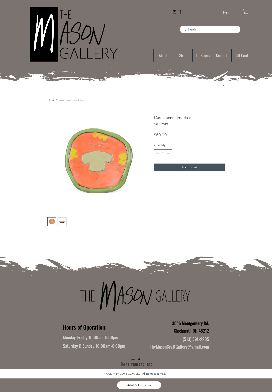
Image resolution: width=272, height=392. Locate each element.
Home (51, 100)
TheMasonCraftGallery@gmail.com (179, 346)
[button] (246, 12)
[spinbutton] (163, 153)
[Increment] (169, 153)
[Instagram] (174, 12)
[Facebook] (180, 12)
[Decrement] (157, 153)
